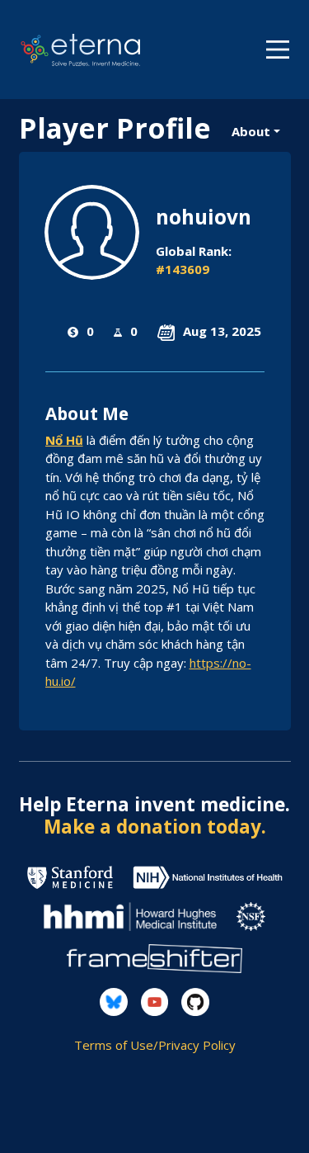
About (251, 131)
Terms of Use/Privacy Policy (155, 1045)
